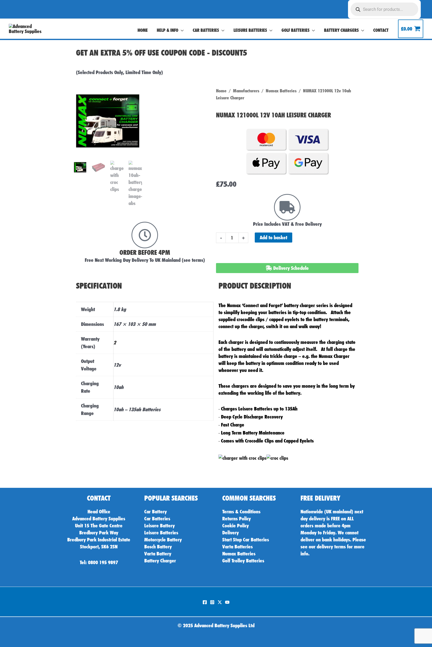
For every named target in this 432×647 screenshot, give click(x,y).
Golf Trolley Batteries (243, 561)
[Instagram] (212, 602)
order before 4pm (145, 252)
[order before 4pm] (145, 235)
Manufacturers (246, 90)
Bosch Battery (158, 547)
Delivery (230, 533)
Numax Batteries (281, 90)
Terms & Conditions (241, 512)
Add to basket (273, 238)
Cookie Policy (235, 526)
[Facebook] (204, 602)
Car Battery (155, 512)
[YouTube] (227, 602)
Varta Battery (157, 554)
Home (221, 90)
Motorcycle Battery (163, 540)
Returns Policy (236, 519)
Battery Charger (160, 561)
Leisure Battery (159, 526)
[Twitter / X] (220, 602)
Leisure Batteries (161, 533)
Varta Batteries (237, 547)
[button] (181, 30)
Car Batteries (157, 519)
